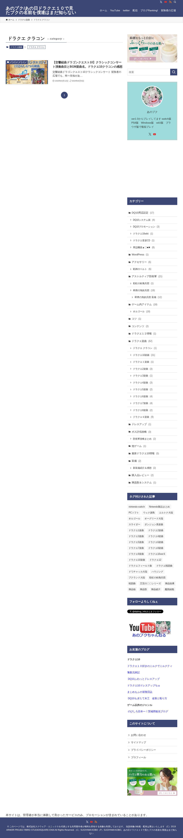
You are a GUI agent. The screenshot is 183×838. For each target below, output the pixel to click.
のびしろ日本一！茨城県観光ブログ (148, 711)
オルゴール (141, 311)
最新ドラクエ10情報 (145, 453)
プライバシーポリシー (143, 749)
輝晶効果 (169, 583)
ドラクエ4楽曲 (142, 382)
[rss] (170, 2)
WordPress (140, 254)
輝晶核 (132, 589)
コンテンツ (140, 326)
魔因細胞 (169, 589)
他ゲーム (139, 446)
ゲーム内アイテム (144, 304)
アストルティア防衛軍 (147, 276)
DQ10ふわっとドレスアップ (144, 678)
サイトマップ (138, 742)
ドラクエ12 (155, 559)
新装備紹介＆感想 (144, 468)
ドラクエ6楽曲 (142, 396)
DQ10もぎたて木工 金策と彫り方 (147, 698)
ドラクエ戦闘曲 (164, 565)
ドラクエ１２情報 (144, 333)
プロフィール (138, 757)
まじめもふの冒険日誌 (139, 691)
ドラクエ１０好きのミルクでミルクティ (149, 666)
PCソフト (134, 512)
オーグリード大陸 (154, 518)
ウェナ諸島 (149, 512)
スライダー (134, 524)
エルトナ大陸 (166, 512)
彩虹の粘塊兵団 (143, 283)
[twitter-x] (161, 2)
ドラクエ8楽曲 (142, 410)
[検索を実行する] (173, 72)
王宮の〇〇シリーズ (150, 583)
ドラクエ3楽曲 (142, 375)
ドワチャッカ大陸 (138, 571)
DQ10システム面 (144, 220)
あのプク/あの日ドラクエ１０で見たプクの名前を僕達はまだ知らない (41, 10)
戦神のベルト (142, 269)
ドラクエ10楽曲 (144, 355)
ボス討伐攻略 (141, 431)
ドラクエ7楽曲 (142, 403)
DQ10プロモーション (146, 226)
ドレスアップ (141, 424)
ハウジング (157, 571)
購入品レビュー (143, 475)
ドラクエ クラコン (145, 348)
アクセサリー (141, 262)
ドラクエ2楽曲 (142, 368)
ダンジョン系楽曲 (154, 524)
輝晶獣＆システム (144, 482)
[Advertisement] (152, 168)
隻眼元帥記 (133, 672)
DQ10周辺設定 (143, 212)
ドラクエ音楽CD (143, 240)
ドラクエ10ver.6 (156, 554)
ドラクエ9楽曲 (136, 554)
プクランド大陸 (137, 577)
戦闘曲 (132, 583)
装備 (136, 460)
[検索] (175, 2)
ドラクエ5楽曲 (142, 389)
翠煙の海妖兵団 (144, 290)
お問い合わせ (138, 735)
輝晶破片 (155, 589)
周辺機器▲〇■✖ (144, 247)
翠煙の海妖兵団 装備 (148, 297)
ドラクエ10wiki (143, 233)
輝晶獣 (143, 589)
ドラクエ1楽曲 (136, 530)
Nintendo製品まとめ (159, 506)
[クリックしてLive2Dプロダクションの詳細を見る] (152, 48)
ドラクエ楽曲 (16, 47)
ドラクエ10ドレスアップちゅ (143, 685)
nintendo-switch (137, 506)
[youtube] (165, 2)
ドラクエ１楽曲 (143, 362)
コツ (136, 318)
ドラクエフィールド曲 (140, 565)
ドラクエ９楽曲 (143, 417)
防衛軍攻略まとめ (144, 438)
